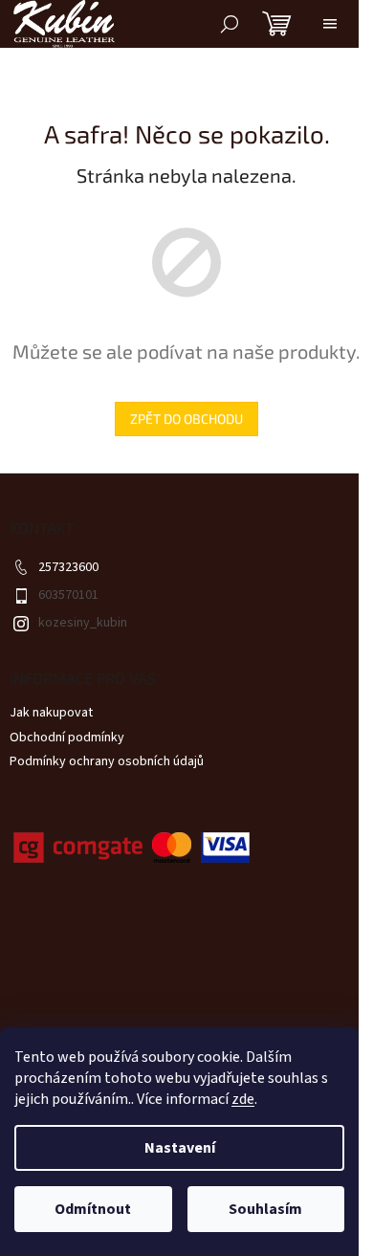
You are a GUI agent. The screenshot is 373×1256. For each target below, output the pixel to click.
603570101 (68, 595)
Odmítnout (93, 1209)
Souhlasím (265, 1209)
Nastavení (179, 1147)
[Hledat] (229, 24)
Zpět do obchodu (186, 418)
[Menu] (330, 24)
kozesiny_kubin (82, 622)
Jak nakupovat (51, 712)
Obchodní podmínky (67, 737)
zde (242, 1099)
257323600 (68, 567)
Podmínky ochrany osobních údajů (107, 761)
